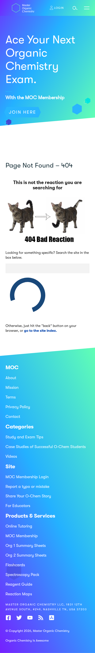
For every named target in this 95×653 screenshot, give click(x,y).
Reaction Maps (19, 594)
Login (59, 7)
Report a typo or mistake (27, 486)
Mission (12, 387)
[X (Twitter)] (19, 619)
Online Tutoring (19, 526)
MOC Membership (22, 536)
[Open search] (75, 8)
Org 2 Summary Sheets (26, 555)
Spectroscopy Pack (22, 574)
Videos (11, 456)
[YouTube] (30, 619)
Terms (11, 397)
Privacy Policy (18, 407)
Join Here (22, 112)
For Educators (18, 506)
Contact (13, 416)
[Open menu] (86, 8)
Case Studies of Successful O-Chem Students (46, 447)
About (11, 378)
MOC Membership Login (27, 477)
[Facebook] (8, 619)
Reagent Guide (19, 584)
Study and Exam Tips (24, 437)
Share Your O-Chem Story (28, 496)
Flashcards (15, 565)
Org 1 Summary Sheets (26, 545)
